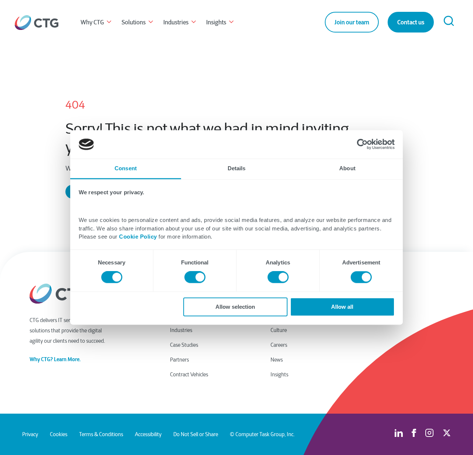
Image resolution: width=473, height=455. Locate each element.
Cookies (58, 434)
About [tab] (347, 168)
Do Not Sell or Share (195, 434)
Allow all (342, 307)
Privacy (30, 434)
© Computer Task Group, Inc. (262, 434)
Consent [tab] (126, 168)
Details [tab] (237, 168)
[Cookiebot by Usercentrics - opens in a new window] (362, 144)
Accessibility (148, 434)
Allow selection (235, 307)
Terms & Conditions (101, 434)
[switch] (194, 277)
